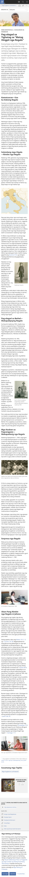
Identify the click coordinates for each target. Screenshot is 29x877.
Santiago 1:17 (11, 733)
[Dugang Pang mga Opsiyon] (26, 5)
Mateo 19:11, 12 (21, 639)
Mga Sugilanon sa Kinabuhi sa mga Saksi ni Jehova (9, 5)
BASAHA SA (4, 9)
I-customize (21, 874)
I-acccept (5, 874)
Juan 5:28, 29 (6, 716)
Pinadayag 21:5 (22, 725)
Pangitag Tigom (6, 817)
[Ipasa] (23, 5)
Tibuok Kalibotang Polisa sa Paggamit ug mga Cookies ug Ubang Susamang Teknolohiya (14, 861)
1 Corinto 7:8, (7, 641)
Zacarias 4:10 (13, 255)
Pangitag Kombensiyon (8, 820)
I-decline (12, 874)
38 (12, 641)
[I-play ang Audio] (19, 5)
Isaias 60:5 (23, 667)
